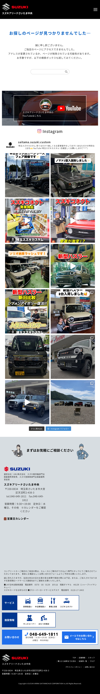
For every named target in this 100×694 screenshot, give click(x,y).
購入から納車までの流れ (67, 661)
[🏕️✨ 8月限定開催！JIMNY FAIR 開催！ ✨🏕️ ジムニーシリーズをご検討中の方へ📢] (27, 175)
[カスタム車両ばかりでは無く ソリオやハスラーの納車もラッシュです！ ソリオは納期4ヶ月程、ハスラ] (27, 266)
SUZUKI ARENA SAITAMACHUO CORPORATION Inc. (47, 683)
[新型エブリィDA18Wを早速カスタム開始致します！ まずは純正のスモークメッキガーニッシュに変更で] (27, 357)
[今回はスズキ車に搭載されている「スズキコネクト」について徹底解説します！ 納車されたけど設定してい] (27, 221)
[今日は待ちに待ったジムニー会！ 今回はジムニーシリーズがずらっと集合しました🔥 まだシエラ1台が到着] (73, 402)
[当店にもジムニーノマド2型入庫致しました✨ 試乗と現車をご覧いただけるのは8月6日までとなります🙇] (73, 175)
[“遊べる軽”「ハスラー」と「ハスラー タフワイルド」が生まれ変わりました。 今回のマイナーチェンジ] (27, 311)
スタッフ (91, 658)
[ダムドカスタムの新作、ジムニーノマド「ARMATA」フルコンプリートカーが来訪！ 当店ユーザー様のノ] (27, 402)
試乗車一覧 (83, 661)
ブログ (92, 661)
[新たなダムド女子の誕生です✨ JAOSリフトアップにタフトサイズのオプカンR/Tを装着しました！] (73, 357)
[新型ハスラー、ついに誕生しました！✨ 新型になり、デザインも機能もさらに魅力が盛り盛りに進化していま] (73, 311)
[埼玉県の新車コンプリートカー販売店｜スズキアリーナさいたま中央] (25, 658)
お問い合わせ (90, 667)
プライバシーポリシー (73, 667)
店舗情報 (82, 658)
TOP (74, 658)
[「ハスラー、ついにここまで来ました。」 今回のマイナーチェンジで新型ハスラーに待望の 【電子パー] (73, 266)
